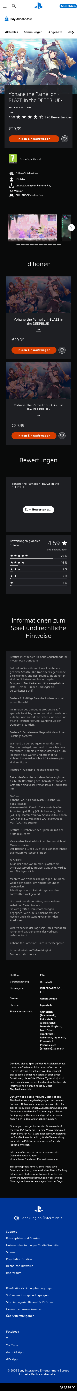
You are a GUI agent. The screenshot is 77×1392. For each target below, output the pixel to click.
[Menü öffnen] (4, 6)
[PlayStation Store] (19, 19)
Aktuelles (11, 32)
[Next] (71, 227)
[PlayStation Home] (38, 6)
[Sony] (67, 1390)
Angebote (55, 32)
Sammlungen (33, 32)
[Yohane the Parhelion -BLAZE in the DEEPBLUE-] (32, 228)
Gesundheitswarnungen (23, 1155)
